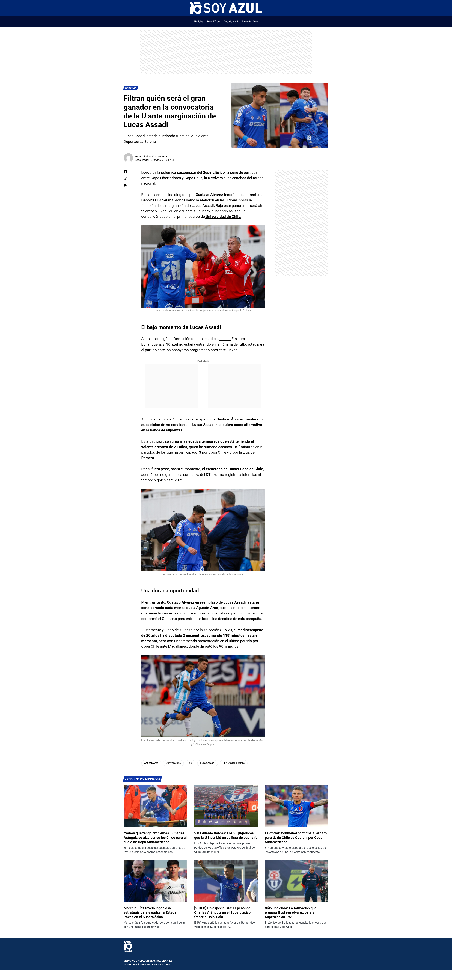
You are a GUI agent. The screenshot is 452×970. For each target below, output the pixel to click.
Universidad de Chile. (223, 216)
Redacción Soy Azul (155, 156)
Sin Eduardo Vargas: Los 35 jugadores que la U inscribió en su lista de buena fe (225, 835)
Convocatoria (173, 763)
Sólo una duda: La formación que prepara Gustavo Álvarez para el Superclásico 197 (290, 912)
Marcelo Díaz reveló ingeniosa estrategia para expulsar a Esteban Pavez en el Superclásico (151, 912)
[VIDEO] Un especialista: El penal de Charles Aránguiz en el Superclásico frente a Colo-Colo (222, 912)
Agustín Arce (151, 763)
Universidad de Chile (234, 763)
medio (225, 339)
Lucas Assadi (207, 763)
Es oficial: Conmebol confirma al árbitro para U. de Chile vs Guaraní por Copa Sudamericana (296, 837)
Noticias (131, 88)
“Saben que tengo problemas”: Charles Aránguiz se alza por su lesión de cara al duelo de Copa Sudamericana (155, 837)
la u (190, 763)
